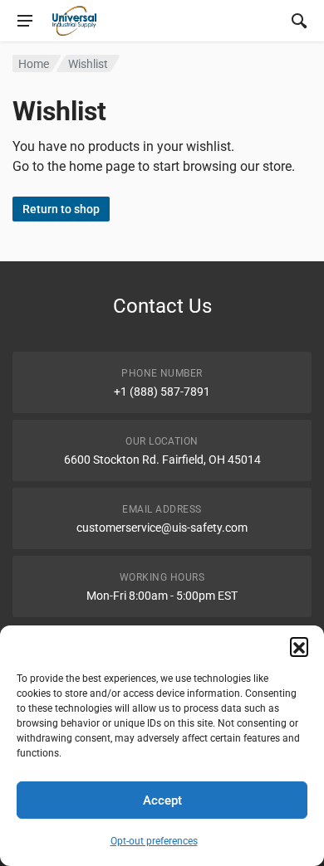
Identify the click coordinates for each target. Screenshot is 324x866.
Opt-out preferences (154, 841)
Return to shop (61, 209)
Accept (162, 800)
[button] (299, 646)
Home (33, 64)
